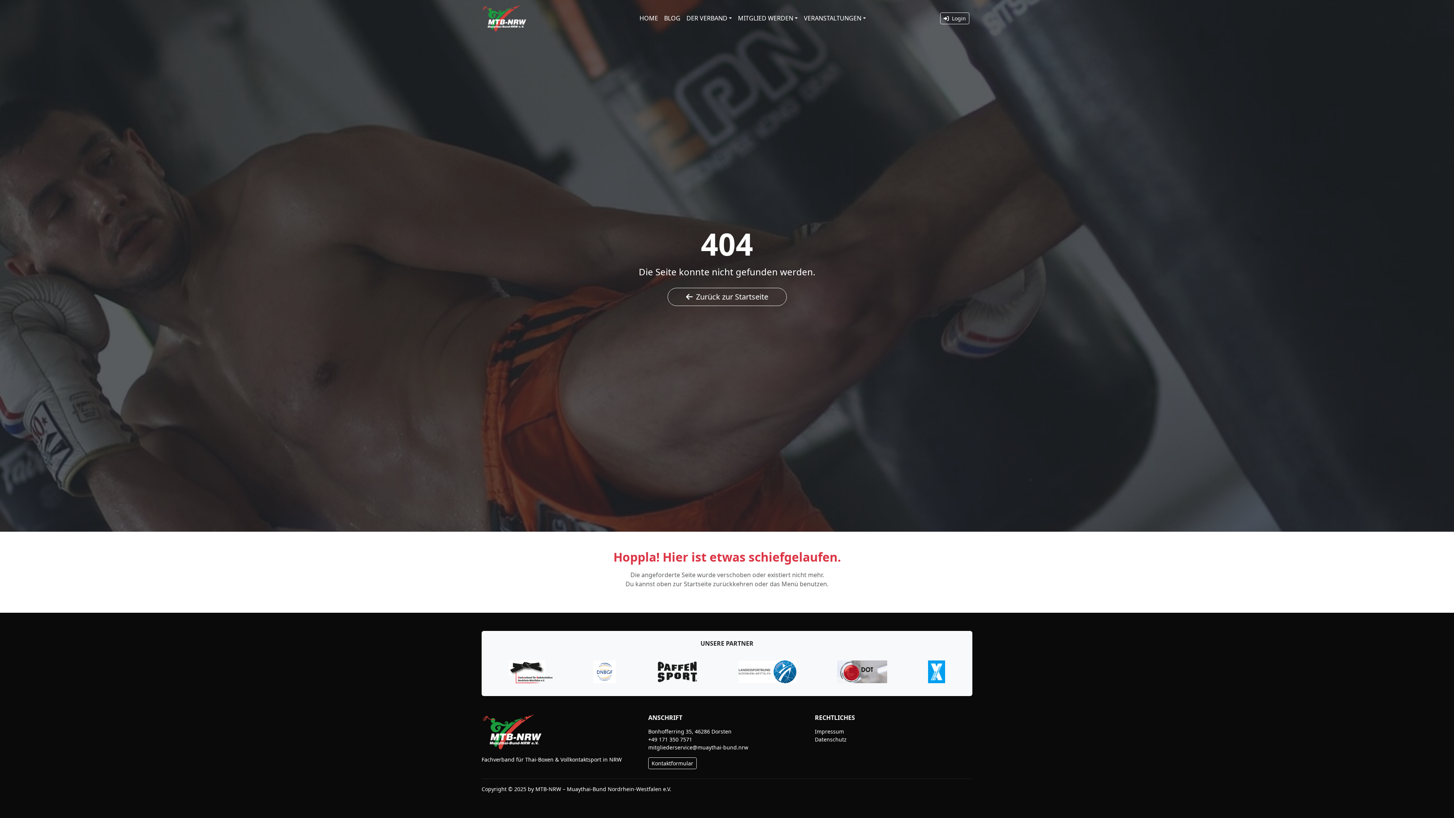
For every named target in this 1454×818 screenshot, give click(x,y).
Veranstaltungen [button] (832, 18)
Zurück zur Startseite (732, 297)
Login (958, 18)
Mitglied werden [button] (765, 18)
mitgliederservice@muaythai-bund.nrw (698, 747)
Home (649, 18)
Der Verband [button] (706, 18)
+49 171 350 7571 (670, 739)
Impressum (829, 731)
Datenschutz (831, 739)
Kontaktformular (672, 763)
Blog (672, 18)
